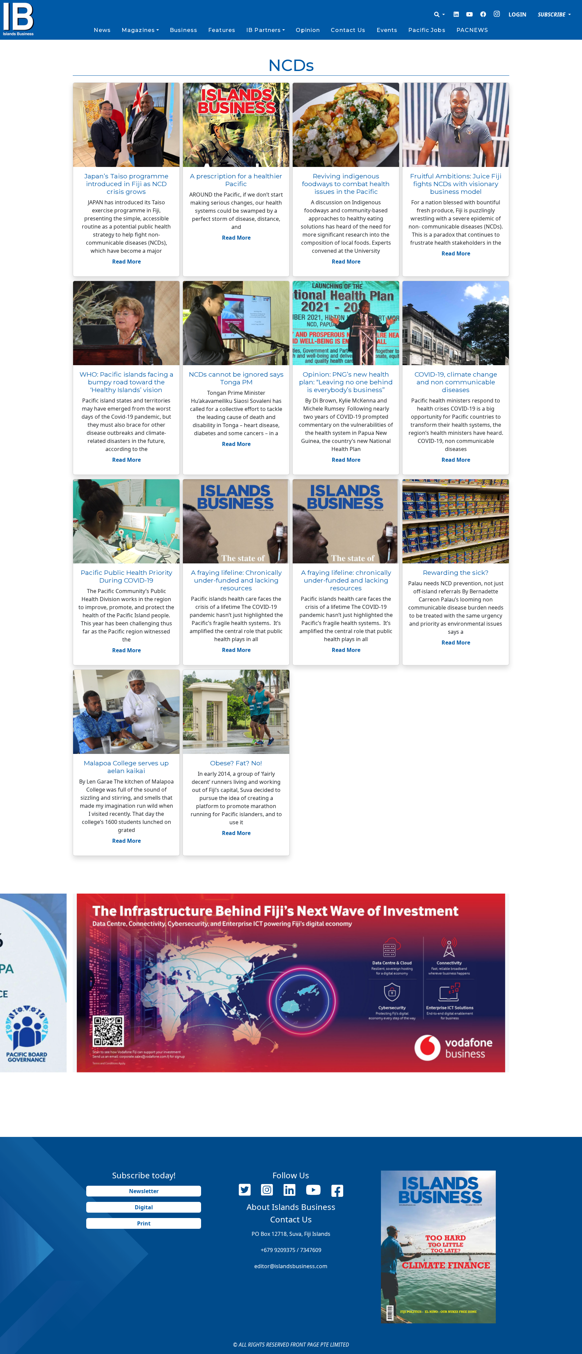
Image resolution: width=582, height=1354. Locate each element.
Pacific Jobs (426, 30)
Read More (126, 261)
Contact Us (348, 30)
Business (183, 30)
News (102, 30)
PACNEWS (472, 30)
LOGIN (517, 14)
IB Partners (263, 30)
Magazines (138, 30)
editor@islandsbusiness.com (290, 1266)
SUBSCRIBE (552, 14)
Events (387, 30)
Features (221, 30)
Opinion (308, 30)
